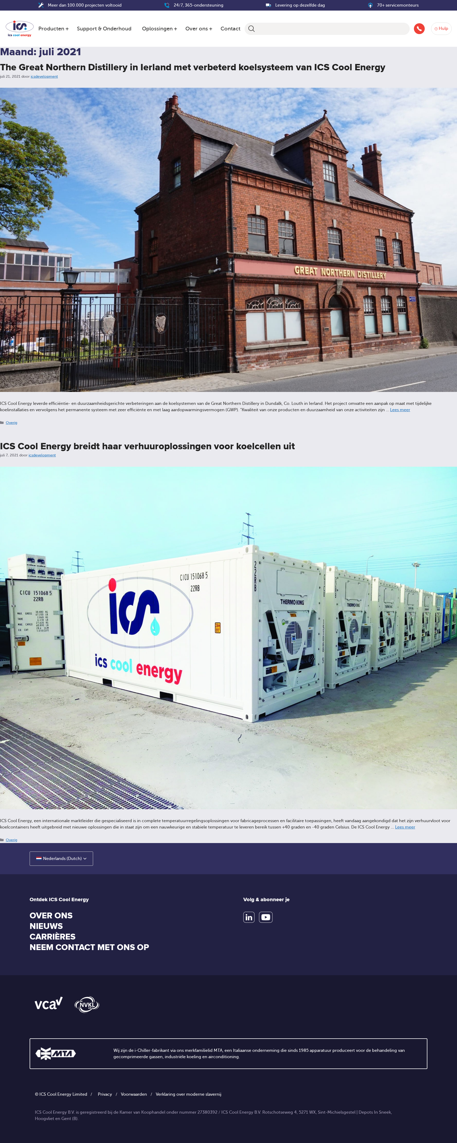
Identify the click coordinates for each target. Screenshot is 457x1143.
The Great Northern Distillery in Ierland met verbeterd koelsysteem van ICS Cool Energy (192, 67)
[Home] (19, 27)
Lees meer (400, 410)
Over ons (196, 29)
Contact (230, 29)
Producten (51, 29)
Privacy (105, 1094)
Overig (11, 423)
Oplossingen (157, 29)
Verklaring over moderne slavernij (188, 1094)
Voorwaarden (134, 1094)
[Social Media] (249, 917)
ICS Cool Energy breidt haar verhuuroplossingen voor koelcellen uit (147, 446)
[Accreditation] (48, 1002)
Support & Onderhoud (104, 29)
